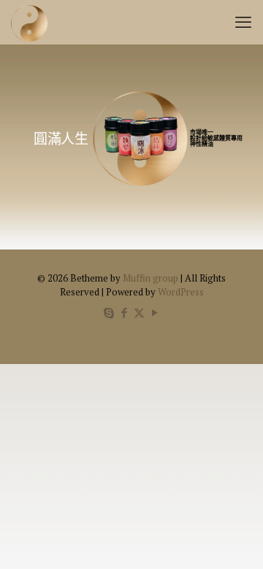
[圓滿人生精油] (29, 22)
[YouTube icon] (154, 312)
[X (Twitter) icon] (139, 312)
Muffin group (150, 277)
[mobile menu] (243, 21)
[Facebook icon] (123, 312)
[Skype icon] (108, 312)
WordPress (181, 291)
